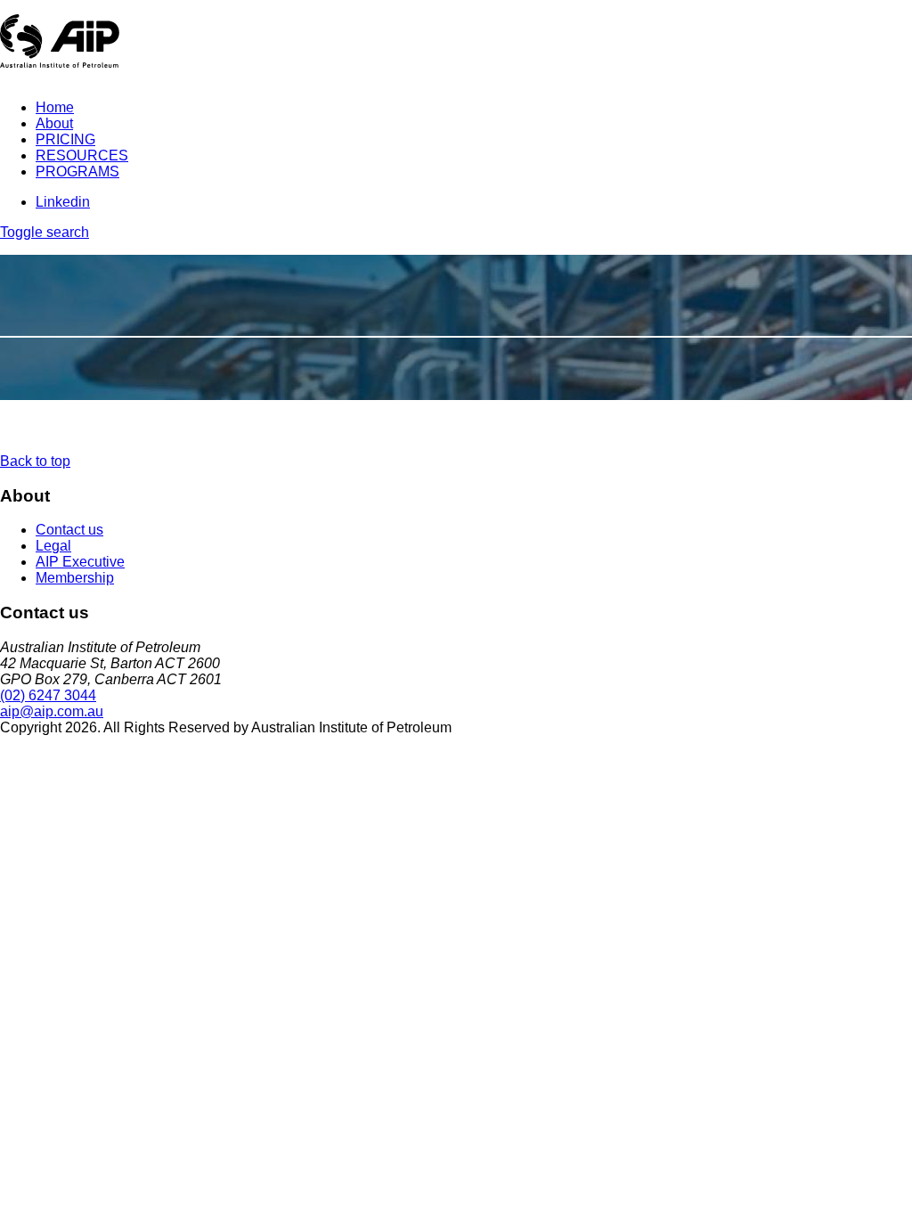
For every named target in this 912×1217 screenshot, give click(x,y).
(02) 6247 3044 (48, 695)
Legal (53, 545)
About (54, 123)
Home (55, 107)
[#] (834, 732)
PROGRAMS (77, 171)
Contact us (69, 529)
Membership (75, 577)
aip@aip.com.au (51, 711)
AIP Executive (80, 561)
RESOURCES (82, 155)
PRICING (65, 139)
